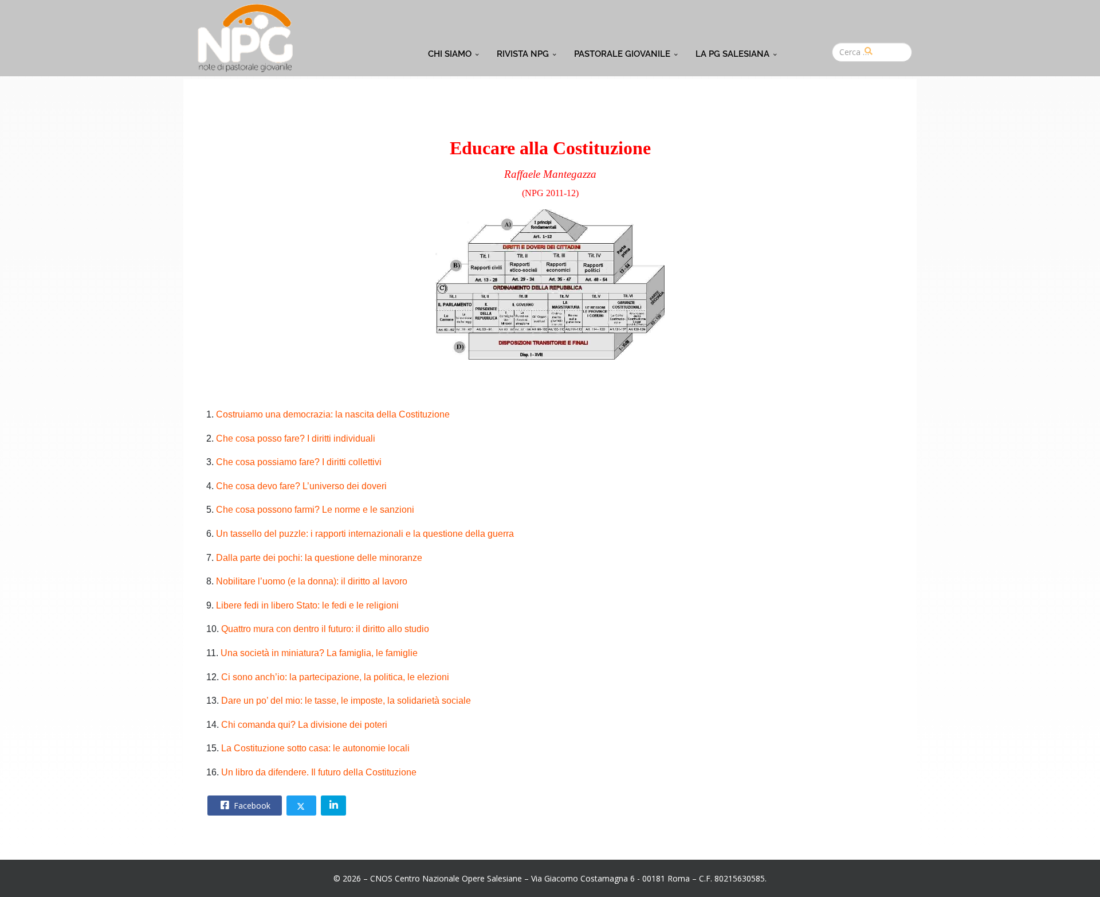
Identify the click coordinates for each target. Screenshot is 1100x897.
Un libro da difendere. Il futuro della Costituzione (319, 772)
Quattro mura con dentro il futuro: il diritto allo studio (325, 629)
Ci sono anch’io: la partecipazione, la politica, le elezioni (335, 677)
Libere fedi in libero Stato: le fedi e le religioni (307, 605)
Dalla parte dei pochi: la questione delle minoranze (319, 558)
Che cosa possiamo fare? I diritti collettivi (299, 462)
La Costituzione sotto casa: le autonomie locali (315, 748)
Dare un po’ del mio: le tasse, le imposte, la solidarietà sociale (346, 700)
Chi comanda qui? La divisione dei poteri (304, 725)
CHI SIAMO (450, 54)
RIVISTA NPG (523, 54)
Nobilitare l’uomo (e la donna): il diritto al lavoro (311, 581)
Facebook (250, 805)
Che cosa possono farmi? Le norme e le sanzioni (315, 509)
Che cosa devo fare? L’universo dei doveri (301, 486)
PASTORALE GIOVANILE (622, 54)
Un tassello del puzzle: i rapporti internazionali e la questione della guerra (365, 534)
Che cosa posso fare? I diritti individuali (295, 438)
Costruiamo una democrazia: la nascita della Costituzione (333, 414)
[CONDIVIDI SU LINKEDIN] (333, 805)
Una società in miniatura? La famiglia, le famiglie (319, 653)
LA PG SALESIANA (732, 54)
